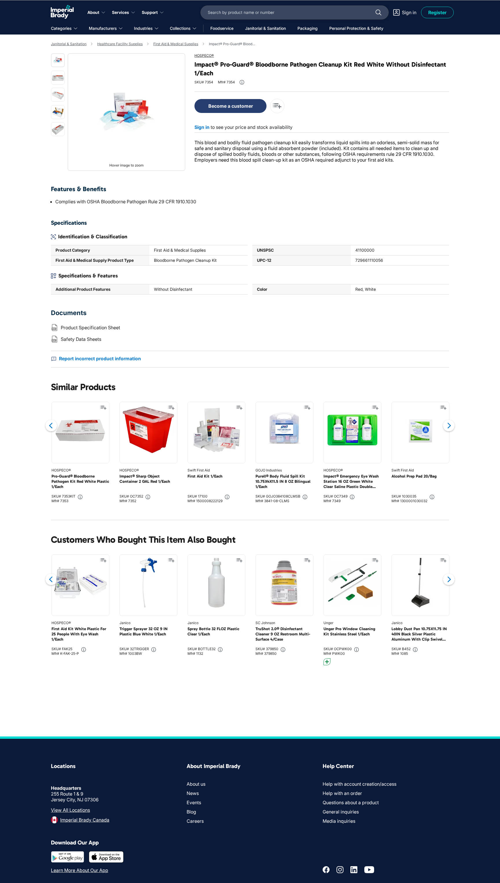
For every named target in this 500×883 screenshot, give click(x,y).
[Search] (378, 12)
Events (194, 802)
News (193, 793)
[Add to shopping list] (103, 407)
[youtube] (369, 869)
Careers (195, 821)
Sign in (201, 127)
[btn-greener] (326, 661)
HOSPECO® (204, 55)
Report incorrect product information (100, 358)
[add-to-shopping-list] (277, 106)
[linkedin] (353, 869)
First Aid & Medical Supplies (175, 44)
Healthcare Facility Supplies (120, 44)
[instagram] (340, 869)
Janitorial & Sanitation (69, 44)
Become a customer (230, 106)
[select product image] (58, 60)
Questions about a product (351, 802)
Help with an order (342, 793)
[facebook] (326, 869)
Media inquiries (339, 821)
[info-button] (242, 82)
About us (196, 784)
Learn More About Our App (79, 870)
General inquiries (341, 812)
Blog (191, 812)
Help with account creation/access (359, 784)
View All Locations (70, 810)
